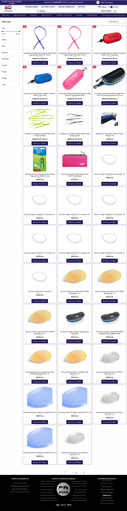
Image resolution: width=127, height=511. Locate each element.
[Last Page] (84, 472)
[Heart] (99, 7)
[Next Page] (80, 472)
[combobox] (117, 21)
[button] (110, 7)
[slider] (2, 31)
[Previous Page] (69, 472)
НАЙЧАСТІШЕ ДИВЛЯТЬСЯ (20, 479)
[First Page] (65, 472)
